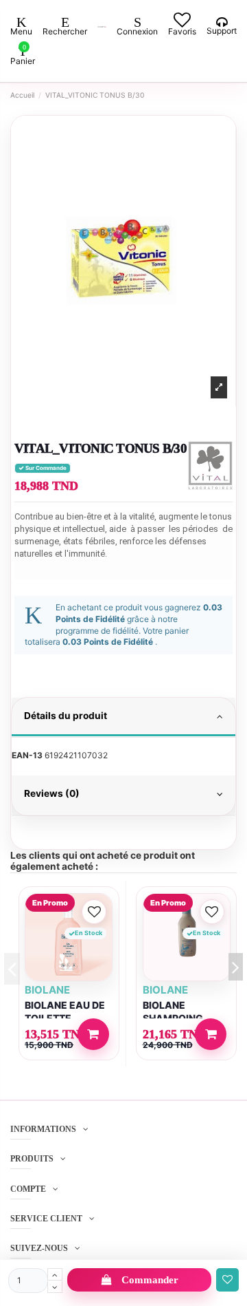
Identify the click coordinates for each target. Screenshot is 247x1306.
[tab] (123, 718)
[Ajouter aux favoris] (227, 1280)
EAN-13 (27, 755)
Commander (149, 1279)
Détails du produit (65, 715)
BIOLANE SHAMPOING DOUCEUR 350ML (184, 1018)
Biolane (47, 989)
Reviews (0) (52, 793)
